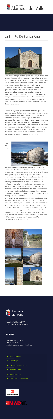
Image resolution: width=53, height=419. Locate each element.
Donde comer (15, 374)
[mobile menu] (50, 5)
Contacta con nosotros (19, 378)
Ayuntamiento (15, 356)
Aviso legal (14, 361)
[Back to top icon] (48, 414)
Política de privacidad (18, 365)
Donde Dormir (15, 370)
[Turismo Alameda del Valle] (26, 7)
